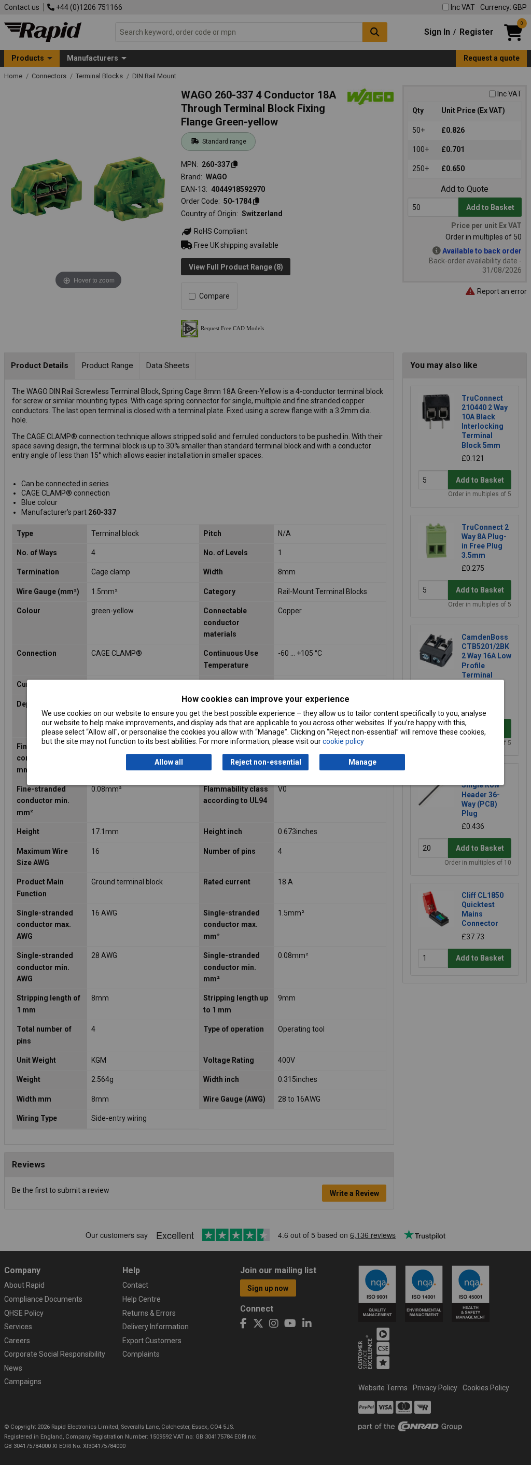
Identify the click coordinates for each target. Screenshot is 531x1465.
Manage (362, 762)
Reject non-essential (265, 762)
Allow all (169, 762)
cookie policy (343, 742)
